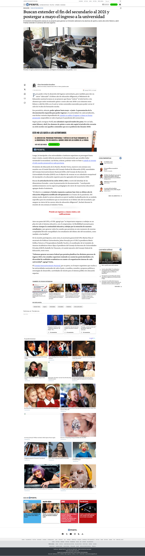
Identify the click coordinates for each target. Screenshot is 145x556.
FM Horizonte (90, 541)
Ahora (23, 539)
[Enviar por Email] (24, 98)
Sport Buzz (85, 544)
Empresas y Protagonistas (88, 539)
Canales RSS (52, 546)
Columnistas (105, 158)
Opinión (57, 5)
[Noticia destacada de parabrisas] (88, 502)
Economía (39, 539)
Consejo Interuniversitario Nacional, (47, 265)
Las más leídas (105, 249)
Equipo (77, 546)
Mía (80, 541)
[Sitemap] (82, 534)
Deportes (61, 539)
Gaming (110, 539)
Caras (90, 1)
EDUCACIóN (26, 8)
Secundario (60, 306)
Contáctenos (66, 546)
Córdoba (69, 539)
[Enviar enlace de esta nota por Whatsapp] (24, 94)
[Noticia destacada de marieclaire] (51, 502)
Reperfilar (74, 539)
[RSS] (78, 534)
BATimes (84, 541)
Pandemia (69, 306)
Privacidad (72, 546)
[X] (66, 534)
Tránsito (94, 546)
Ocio (65, 539)
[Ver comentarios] (120, 8)
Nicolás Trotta (37, 306)
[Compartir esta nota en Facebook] (24, 85)
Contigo (61, 544)
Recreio (90, 544)
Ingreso (44, 306)
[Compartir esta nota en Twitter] (24, 89)
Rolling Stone (78, 544)
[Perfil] (33, 498)
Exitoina (106, 539)
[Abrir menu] (24, 4)
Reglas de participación (85, 546)
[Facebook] (63, 534)
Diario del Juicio (119, 539)
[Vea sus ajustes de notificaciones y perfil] (120, 4)
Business (81, 1)
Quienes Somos (59, 546)
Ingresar (106, 4)
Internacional (51, 539)
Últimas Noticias (44, 5)
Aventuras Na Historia (69, 544)
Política (52, 5)
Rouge (77, 541)
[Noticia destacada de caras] (69, 502)
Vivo (114, 539)
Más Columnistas (114, 195)
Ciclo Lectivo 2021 (78, 306)
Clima (56, 539)
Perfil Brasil (100, 1)
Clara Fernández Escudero (46, 84)
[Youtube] (71, 534)
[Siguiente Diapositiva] (96, 326)
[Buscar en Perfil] (120, 1)
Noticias (86, 1)
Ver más (117, 286)
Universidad (52, 306)
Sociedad (62, 5)
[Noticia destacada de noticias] (32, 502)
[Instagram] (75, 534)
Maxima (94, 544)
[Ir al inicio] (32, 4)
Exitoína (95, 1)
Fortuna (67, 541)
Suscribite (114, 4)
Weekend (62, 541)
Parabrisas (72, 541)
